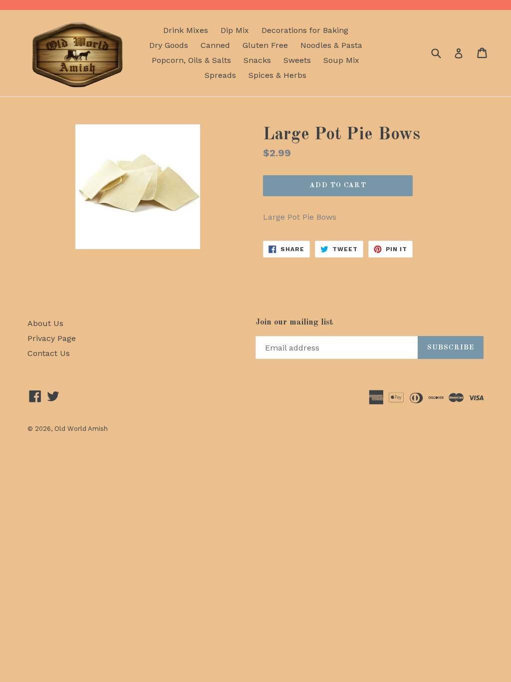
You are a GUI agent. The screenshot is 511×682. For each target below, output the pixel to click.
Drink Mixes (185, 30)
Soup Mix (341, 60)
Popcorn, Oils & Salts (191, 60)
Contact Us (48, 353)
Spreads (220, 75)
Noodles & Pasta (331, 45)
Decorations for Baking (304, 30)
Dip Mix (235, 30)
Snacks (257, 60)
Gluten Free (265, 45)
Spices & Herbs (277, 75)
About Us (45, 323)
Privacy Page (51, 338)
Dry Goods (168, 45)
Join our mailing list (294, 322)
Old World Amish (81, 428)
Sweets (297, 60)
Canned (215, 45)
